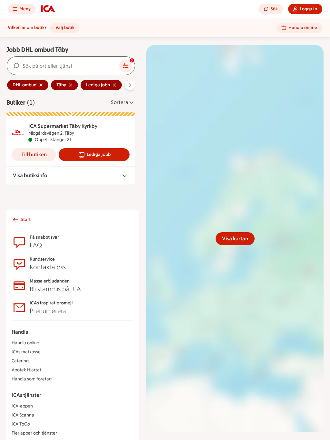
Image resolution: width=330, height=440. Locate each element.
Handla (20, 332)
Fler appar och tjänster (34, 433)
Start (26, 219)
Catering (20, 361)
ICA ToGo (21, 424)
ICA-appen (22, 406)
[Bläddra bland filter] (129, 85)
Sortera (119, 102)
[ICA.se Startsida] (48, 9)
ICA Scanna (23, 415)
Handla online (25, 343)
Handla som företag (32, 379)
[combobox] (63, 66)
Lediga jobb (99, 154)
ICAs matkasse (26, 352)
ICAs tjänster (26, 395)
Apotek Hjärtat (26, 370)
